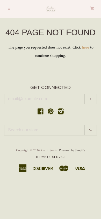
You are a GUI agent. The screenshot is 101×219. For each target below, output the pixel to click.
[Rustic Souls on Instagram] (60, 112)
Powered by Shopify (72, 150)
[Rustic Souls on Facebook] (40, 112)
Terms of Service (50, 157)
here (85, 47)
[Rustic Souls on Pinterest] (50, 112)
